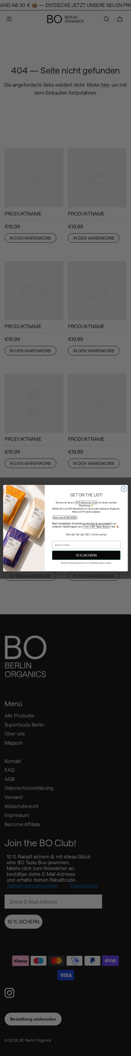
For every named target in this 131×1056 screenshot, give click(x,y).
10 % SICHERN (86, 555)
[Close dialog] (123, 489)
